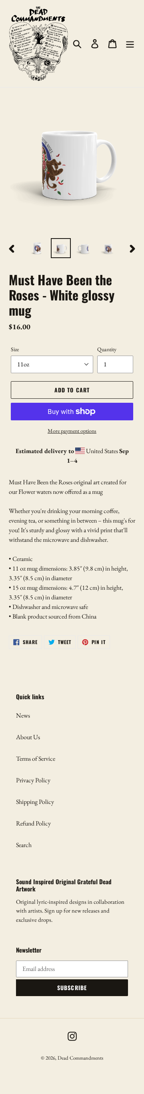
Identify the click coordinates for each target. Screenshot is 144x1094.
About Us (28, 737)
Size (15, 349)
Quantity (106, 349)
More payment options (72, 430)
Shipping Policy (35, 802)
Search (24, 845)
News (23, 715)
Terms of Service (35, 758)
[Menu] (130, 43)
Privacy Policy (33, 780)
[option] (37, 248)
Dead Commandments (80, 1057)
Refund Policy (33, 823)
